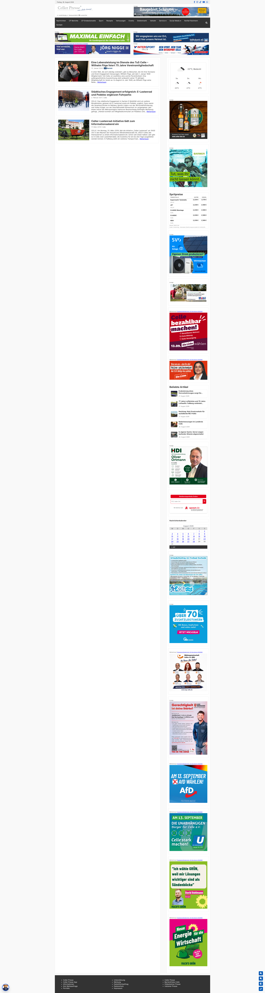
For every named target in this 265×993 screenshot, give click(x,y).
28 (194, 541)
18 (177, 539)
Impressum (118, 988)
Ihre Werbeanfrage (70, 986)
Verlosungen (121, 21)
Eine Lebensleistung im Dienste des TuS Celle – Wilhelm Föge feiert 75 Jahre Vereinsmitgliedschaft (122, 64)
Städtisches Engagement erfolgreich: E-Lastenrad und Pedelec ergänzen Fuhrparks (121, 93)
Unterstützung (119, 980)
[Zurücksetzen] (261, 989)
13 (188, 536)
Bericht (109, 68)
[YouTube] (204, 2)
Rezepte (109, 21)
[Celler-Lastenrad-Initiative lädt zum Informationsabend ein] (73, 140)
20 (188, 539)
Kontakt (59, 25)
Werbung (117, 982)
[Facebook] (194, 2)
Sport (101, 21)
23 (205, 539)
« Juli (173, 547)
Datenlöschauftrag (121, 984)
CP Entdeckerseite (88, 21)
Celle (105, 97)
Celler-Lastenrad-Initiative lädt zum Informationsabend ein (113, 123)
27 (188, 541)
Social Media (175, 21)
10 (172, 536)
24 (172, 541)
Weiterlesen (101, 82)
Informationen (68, 984)
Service (162, 21)
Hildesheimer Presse (172, 984)
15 (199, 536)
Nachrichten (61, 21)
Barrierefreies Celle (172, 982)
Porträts (66, 988)
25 (178, 541)
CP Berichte (73, 21)
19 (183, 539)
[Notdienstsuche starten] (204, 501)
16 (204, 536)
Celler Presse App (70, 982)
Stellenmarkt (142, 21)
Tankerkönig (176, 227)
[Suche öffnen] (206, 23)
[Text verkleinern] (261, 978)
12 (183, 536)
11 (177, 536)
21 (194, 539)
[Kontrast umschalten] (261, 984)
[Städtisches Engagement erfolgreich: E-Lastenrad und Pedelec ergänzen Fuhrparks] (73, 110)
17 (172, 539)
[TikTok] (200, 2)
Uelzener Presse (171, 986)
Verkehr (153, 21)
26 (183, 541)
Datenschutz (119, 986)
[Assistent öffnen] (5, 987)
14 (194, 536)
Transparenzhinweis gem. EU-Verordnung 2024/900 (75, 43)
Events (131, 21)
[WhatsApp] (207, 2)
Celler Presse (68, 980)
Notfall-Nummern (191, 21)
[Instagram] (197, 2)
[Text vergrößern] (261, 973)
